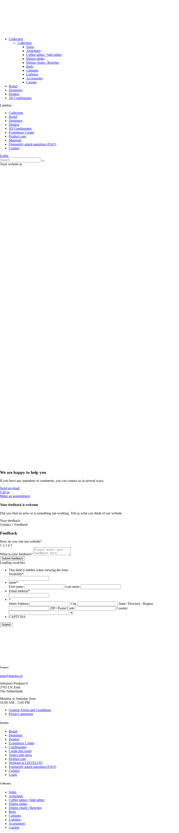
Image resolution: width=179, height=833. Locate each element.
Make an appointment (15, 496)
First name (16, 586)
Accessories (34, 78)
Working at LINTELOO (26, 763)
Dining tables (35, 58)
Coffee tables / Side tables (44, 55)
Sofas (30, 47)
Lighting (32, 74)
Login (4, 155)
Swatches (16, 574)
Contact (14, 148)
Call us (5, 492)
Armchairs (33, 51)
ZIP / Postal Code (62, 608)
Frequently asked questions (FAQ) (32, 144)
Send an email (9, 488)
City (74, 603)
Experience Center (21, 132)
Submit (6, 624)
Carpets (31, 82)
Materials (15, 140)
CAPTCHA (17, 617)
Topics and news (20, 755)
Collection (16, 39)
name (13, 582)
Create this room (20, 751)
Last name (72, 586)
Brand (13, 86)
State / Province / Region (136, 603)
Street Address (19, 603)
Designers (15, 90)
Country (122, 608)
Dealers (14, 94)
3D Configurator (20, 98)
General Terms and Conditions (30, 710)
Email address (19, 591)
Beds (29, 66)
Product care (17, 136)
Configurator (17, 747)
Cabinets (32, 70)
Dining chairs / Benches (42, 62)
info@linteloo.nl (11, 676)
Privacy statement (21, 714)
